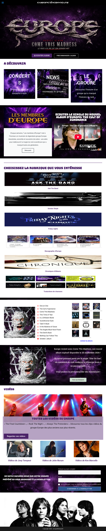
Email (60, 477)
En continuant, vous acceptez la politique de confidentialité (81, 484)
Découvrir (28, 150)
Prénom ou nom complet (66, 469)
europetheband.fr (57, 529)
